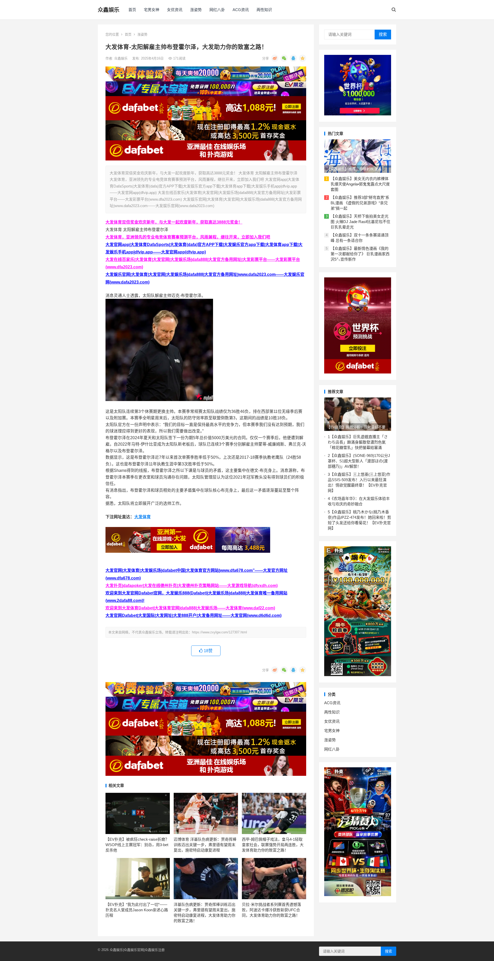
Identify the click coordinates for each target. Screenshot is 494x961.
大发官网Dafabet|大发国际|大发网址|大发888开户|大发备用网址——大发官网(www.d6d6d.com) (193, 615)
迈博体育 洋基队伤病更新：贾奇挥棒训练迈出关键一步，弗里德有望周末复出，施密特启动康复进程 (205, 844)
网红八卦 (217, 9)
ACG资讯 (241, 9)
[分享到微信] (284, 58)
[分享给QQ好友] (293, 58)
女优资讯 (174, 9)
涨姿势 (196, 9)
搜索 (383, 34)
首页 (132, 9)
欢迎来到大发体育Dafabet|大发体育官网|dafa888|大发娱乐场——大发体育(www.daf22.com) (190, 608)
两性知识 (264, 9)
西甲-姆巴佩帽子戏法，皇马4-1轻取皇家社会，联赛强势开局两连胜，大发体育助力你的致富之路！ (273, 844)
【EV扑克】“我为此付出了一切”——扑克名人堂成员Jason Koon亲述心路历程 (136, 909)
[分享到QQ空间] (302, 58)
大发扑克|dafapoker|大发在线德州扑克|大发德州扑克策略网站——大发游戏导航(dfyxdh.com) (191, 585)
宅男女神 (151, 9)
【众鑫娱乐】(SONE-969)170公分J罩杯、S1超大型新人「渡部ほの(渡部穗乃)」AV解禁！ (359, 461)
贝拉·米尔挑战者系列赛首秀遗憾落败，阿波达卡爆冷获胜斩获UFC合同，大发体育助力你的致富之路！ (271, 909)
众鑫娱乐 (108, 10)
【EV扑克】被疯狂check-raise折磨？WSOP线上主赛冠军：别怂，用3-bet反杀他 (137, 844)
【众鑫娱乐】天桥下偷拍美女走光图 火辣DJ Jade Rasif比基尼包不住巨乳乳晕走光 (360, 221)
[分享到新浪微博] (274, 58)
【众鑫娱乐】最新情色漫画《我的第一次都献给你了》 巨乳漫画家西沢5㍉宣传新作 (360, 253)
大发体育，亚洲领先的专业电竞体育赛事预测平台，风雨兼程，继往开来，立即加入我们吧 (187, 237)
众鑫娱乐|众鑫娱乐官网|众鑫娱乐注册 (137, 950)
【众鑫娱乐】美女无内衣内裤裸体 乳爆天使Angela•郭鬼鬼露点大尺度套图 (360, 184)
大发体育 (142, 517)
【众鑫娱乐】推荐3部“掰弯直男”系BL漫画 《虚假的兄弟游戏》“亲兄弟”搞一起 (360, 202)
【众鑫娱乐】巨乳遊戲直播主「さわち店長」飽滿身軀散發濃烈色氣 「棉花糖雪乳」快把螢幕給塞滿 (359, 442)
